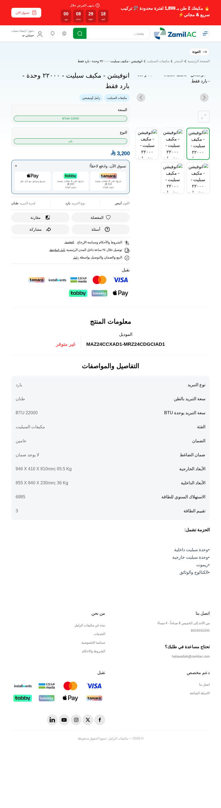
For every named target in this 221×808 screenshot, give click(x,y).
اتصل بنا (204, 684)
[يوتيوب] (64, 719)
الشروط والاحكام (93, 651)
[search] (80, 33)
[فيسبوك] (99, 719)
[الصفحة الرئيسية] (175, 33)
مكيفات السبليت (158, 61)
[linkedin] (52, 719)
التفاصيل (69, 242)
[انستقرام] (76, 719)
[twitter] (87, 719)
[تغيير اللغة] (64, 33)
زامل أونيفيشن (91, 97)
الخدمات (99, 634)
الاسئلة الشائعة (200, 693)
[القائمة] (205, 33)
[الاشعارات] (52, 33)
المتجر (178, 61)
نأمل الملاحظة (57, 249)
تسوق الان (22, 13)
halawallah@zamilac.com (191, 656)
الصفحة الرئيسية (199, 61)
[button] (110, 12)
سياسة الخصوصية (93, 642)
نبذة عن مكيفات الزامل (89, 625)
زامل (76, 257)
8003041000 (200, 631)
